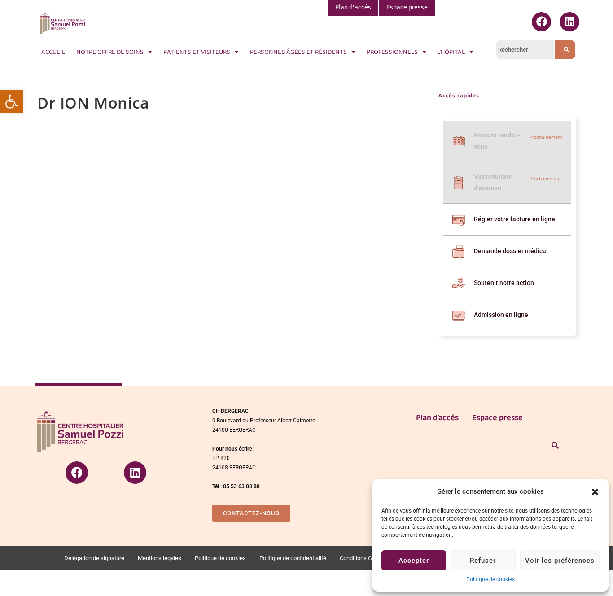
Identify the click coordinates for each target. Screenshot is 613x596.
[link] (11, 101)
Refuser (483, 561)
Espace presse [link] (407, 8)
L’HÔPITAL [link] (451, 52)
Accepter (413, 561)
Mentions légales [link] (159, 558)
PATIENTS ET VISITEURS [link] (196, 52)
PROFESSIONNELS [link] (392, 52)
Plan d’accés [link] (353, 8)
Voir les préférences (560, 561)
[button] (595, 491)
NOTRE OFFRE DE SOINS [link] (110, 52)
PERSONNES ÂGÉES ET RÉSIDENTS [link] (298, 52)
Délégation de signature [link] (94, 558)
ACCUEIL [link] (53, 52)
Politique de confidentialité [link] (292, 558)
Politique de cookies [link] (490, 579)
